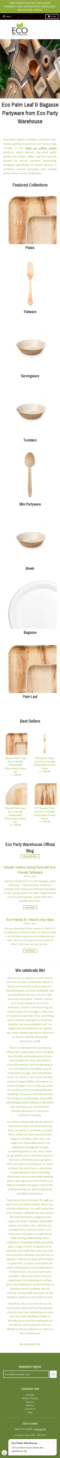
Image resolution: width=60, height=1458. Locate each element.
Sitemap (30, 1394)
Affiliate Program (30, 1398)
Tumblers (30, 440)
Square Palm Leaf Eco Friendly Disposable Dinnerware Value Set (15, 764)
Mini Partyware (30, 504)
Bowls (30, 568)
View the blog (30, 856)
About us (30, 1405)
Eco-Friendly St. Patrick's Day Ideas (30, 920)
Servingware (30, 376)
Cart (53, 16)
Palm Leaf (30, 697)
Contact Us (40, 1429)
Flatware (30, 312)
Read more (30, 907)
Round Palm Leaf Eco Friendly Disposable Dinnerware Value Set (15, 814)
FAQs (30, 1412)
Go (53, 1374)
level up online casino (41, 148)
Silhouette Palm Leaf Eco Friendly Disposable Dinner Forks (45, 763)
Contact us (30, 1408)
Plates (30, 248)
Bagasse (30, 632)
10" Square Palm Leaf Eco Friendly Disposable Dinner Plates (45, 813)
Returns (30, 1402)
